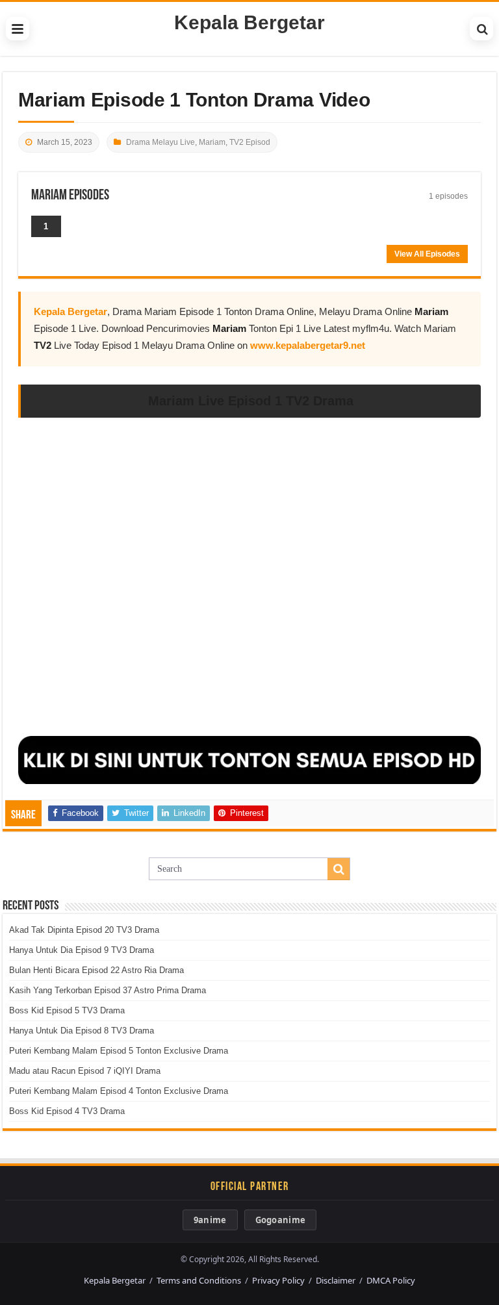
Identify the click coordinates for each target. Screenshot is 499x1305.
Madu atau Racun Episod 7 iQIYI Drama (84, 1071)
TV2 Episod (249, 142)
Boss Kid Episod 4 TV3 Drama (67, 1111)
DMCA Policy (390, 1280)
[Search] (481, 28)
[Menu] (17, 28)
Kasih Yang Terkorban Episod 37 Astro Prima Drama (107, 990)
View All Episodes (427, 254)
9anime (210, 1220)
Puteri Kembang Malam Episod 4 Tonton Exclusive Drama (118, 1091)
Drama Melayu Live (160, 142)
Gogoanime (280, 1220)
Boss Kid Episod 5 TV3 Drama (67, 1010)
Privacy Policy (278, 1280)
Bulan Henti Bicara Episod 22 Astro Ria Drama (96, 970)
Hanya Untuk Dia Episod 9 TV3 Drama (81, 950)
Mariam (212, 142)
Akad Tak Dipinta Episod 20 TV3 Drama (84, 930)
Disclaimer (335, 1280)
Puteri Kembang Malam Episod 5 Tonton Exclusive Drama (118, 1051)
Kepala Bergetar (249, 22)
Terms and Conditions (199, 1280)
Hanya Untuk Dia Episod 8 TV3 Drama (81, 1030)
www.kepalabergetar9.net (307, 345)
